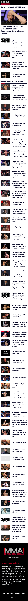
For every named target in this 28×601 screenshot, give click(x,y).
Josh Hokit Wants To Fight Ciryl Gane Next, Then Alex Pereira (19, 246)
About (12, 593)
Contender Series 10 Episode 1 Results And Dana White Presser (19, 519)
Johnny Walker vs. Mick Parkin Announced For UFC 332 (19, 307)
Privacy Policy (20, 593)
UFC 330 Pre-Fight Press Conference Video (18, 484)
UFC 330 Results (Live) (19, 442)
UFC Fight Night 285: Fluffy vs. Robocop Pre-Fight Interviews (19, 254)
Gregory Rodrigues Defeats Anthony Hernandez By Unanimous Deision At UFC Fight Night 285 (19, 143)
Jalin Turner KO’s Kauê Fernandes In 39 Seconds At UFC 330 (19, 414)
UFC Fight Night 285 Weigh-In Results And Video (19, 219)
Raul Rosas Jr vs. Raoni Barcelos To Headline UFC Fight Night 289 (19, 334)
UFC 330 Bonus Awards (19, 377)
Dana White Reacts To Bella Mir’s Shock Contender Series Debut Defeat (12, 30)
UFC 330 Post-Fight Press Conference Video (18, 385)
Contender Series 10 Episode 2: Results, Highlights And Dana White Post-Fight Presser (18, 297)
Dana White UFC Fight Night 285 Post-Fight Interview (19, 107)
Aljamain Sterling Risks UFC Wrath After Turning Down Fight (19, 211)
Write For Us (14, 597)
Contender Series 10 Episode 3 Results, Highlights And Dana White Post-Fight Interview (18, 43)
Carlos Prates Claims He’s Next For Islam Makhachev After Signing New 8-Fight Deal (19, 285)
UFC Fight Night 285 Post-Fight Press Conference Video (18, 132)
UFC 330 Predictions (18, 466)
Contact (6, 593)
